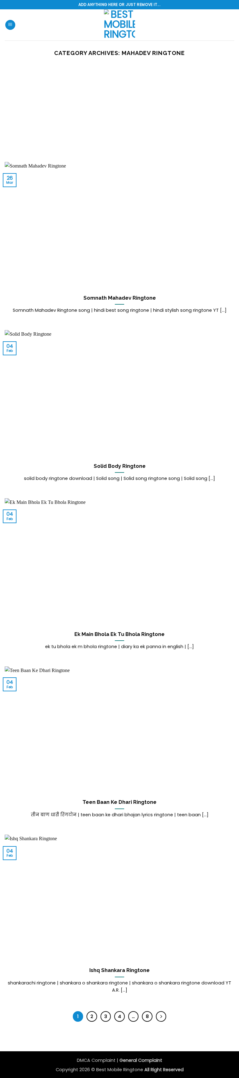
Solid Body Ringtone (120, 466)
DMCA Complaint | (98, 1060)
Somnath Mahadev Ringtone (119, 298)
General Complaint (141, 1060)
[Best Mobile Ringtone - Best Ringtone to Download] (119, 24)
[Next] (161, 1016)
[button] (10, 25)
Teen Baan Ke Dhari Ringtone (119, 802)
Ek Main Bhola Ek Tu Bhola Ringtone (119, 634)
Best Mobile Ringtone (120, 1069)
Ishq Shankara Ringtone (119, 970)
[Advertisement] (119, 115)
